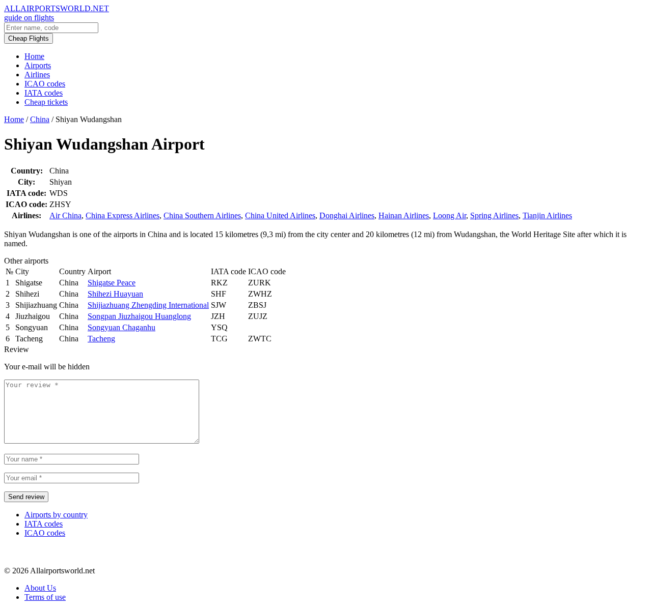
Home (34, 56)
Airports (37, 65)
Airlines (37, 74)
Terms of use (45, 597)
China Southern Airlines (202, 215)
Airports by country (56, 514)
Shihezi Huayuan (115, 293)
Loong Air (449, 215)
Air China (65, 215)
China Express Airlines (122, 215)
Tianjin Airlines (547, 215)
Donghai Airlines (346, 215)
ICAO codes (44, 83)
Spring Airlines (494, 215)
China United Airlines (280, 215)
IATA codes (43, 93)
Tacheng (101, 338)
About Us (40, 588)
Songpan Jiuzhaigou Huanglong (139, 316)
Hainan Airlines (403, 215)
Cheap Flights (28, 38)
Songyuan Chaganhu (121, 327)
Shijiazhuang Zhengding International (148, 305)
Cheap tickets (46, 102)
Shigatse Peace (111, 282)
